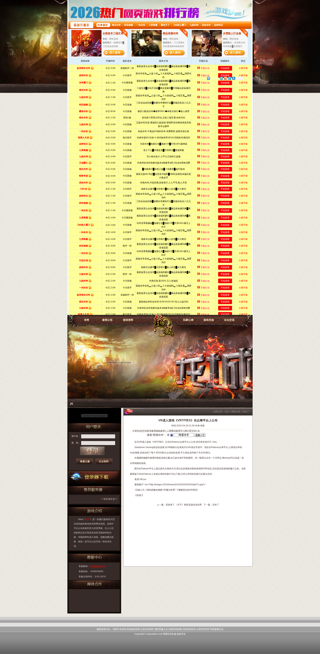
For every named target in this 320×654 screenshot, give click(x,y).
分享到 (135, 431)
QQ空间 (143, 431)
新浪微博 (151, 431)
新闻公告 (107, 319)
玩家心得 (188, 319)
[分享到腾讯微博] (229, 78)
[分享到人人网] (233, 78)
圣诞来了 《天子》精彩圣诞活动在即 (184, 504)
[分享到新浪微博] (225, 78)
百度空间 (191, 431)
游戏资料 (128, 319)
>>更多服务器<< (109, 499)
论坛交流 (229, 319)
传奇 (86, 319)
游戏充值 (209, 319)
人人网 (168, 431)
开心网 (183, 431)
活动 (245, 411)
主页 (226, 411)
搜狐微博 (160, 431)
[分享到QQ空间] (221, 78)
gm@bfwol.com (97, 566)
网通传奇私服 (169, 634)
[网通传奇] (162, 326)
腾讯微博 (175, 431)
